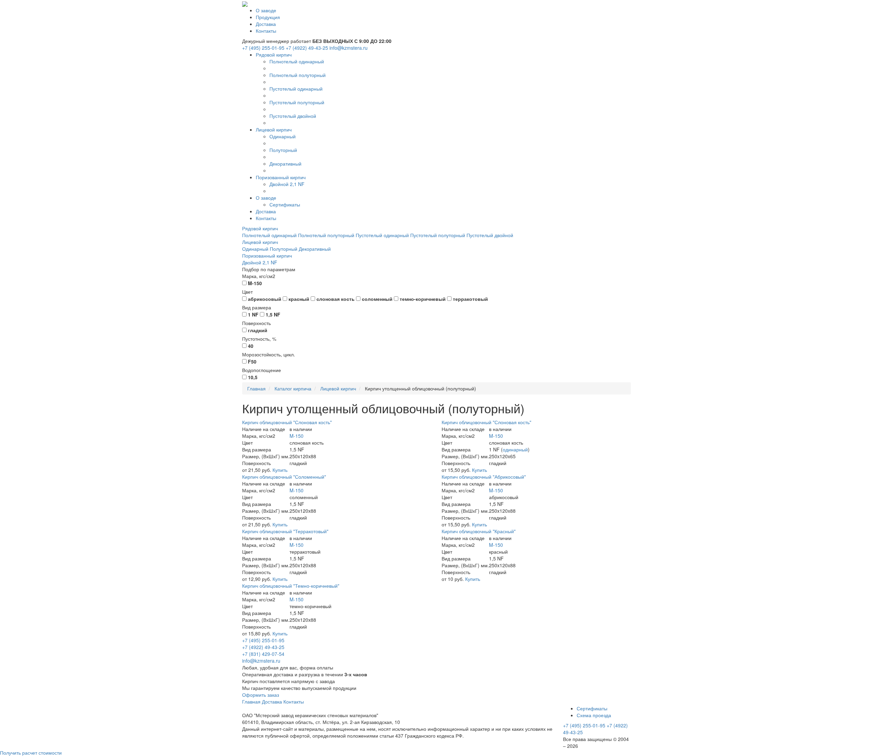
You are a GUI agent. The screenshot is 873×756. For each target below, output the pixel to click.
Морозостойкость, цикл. (268, 354)
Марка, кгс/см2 (258, 276)
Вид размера (256, 307)
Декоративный (285, 163)
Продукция (268, 17)
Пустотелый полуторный (296, 102)
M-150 (297, 435)
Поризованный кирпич (281, 177)
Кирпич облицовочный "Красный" (479, 531)
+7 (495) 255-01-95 (263, 47)
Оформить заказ (260, 694)
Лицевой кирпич (274, 129)
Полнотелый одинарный (296, 61)
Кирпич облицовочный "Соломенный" (284, 476)
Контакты (266, 30)
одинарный (515, 449)
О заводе (266, 10)
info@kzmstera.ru (348, 47)
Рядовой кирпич (274, 54)
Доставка (266, 23)
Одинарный (282, 136)
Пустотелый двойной (292, 115)
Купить (279, 469)
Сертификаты (284, 204)
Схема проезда (594, 715)
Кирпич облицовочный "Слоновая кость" (287, 422)
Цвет (247, 291)
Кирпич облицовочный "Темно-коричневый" (290, 585)
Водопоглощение (261, 370)
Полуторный (283, 149)
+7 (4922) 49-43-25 (307, 47)
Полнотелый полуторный (297, 75)
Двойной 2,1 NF (287, 184)
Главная (251, 701)
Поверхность (256, 323)
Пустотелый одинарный (296, 88)
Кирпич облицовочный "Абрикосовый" (484, 476)
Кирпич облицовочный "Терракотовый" (285, 531)
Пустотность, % (259, 338)
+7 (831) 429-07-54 (263, 653)
